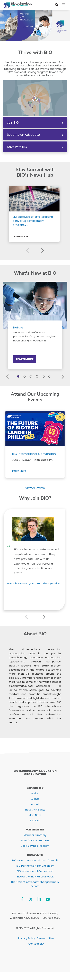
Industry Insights (35, 809)
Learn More (24, 359)
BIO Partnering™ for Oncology (35, 865)
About (35, 804)
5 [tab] (44, 377)
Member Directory (35, 835)
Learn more (19, 236)
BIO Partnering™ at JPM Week (35, 876)
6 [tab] (50, 377)
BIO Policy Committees (35, 840)
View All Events (35, 488)
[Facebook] (22, 899)
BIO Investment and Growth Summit (35, 860)
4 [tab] (37, 377)
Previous (27, 250)
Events (35, 799)
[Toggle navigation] (64, 5)
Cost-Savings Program (35, 846)
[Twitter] (30, 899)
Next (42, 250)
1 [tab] (18, 377)
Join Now (35, 815)
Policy (35, 793)
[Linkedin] (39, 899)
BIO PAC (35, 820)
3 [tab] (31, 377)
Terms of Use (45, 938)
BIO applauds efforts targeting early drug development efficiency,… (33, 221)
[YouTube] (48, 899)
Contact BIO (36, 943)
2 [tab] (25, 377)
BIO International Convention (34, 454)
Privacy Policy (26, 938)
